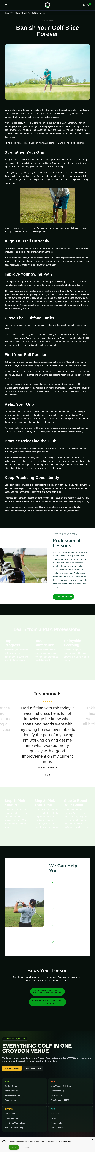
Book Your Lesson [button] (63, 597)
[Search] (80, 5)
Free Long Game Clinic (15, 1123)
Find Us (54, 1118)
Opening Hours (11, 1100)
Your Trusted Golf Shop (61, 1086)
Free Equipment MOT (60, 1100)
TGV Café (55, 1114)
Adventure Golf (11, 1091)
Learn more (67, 1142)
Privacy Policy (57, 1123)
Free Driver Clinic (12, 1118)
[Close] (93, 1139)
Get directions (12, 1068)
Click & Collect (57, 1095)
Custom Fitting (57, 1091)
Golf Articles (15, 13)
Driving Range (11, 1086)
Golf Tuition (10, 1114)
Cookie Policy (57, 1127)
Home (7, 13)
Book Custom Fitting (14, 1127)
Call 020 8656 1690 (33, 1068)
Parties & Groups (12, 1095)
